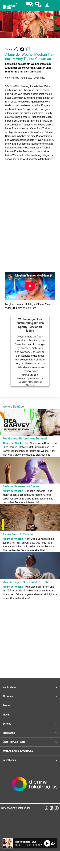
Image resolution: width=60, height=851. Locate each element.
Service (7, 723)
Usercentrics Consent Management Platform (31, 381)
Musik (6, 714)
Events (6, 705)
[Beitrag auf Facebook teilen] (22, 49)
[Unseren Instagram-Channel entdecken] (57, 808)
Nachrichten (9, 687)
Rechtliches (9, 760)
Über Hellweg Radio (14, 741)
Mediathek (9, 732)
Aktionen (8, 696)
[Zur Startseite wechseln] (10, 5)
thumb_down (41, 843)
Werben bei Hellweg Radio (18, 751)
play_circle (47, 843)
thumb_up (53, 843)
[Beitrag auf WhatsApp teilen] (16, 49)
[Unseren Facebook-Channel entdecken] (52, 808)
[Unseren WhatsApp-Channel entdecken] (46, 808)
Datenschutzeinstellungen (16, 807)
